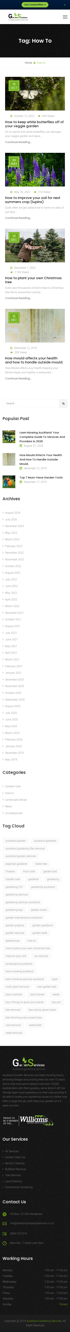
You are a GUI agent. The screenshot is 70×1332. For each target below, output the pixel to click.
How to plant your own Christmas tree (33, 280)
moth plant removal (17, 986)
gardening (53, 879)
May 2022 (11, 592)
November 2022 (14, 559)
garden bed (50, 871)
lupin (55, 979)
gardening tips (14, 909)
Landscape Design (16, 799)
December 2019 (14, 752)
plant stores (37, 994)
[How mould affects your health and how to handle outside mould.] (9, 459)
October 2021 (13, 619)
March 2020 (12, 733)
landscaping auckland (19, 963)
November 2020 (14, 686)
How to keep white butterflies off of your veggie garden (34, 124)
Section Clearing (14, 1163)
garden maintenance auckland (24, 917)
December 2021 (14, 612)
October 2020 (13, 692)
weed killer (35, 1025)
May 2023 (11, 532)
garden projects (15, 925)
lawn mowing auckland (19, 971)
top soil (56, 1002)
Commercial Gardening (19, 1187)
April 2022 (11, 599)
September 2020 (15, 699)
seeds (55, 994)
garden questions (42, 925)
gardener (33, 879)
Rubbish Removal (15, 1169)
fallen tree (41, 863)
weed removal (14, 1032)
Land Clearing (13, 1181)
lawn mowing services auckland (25, 979)
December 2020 (14, 679)
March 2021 (12, 659)
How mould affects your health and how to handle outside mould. (34, 360)
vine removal (13, 1025)
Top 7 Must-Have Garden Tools (41, 477)
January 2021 (13, 672)
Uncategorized (13, 813)
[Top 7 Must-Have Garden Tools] (9, 481)
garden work (39, 933)
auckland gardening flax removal (25, 848)
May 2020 (11, 726)
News (8, 806)
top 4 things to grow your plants (25, 1002)
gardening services (17, 894)
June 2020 (11, 719)
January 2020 (13, 746)
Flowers (10, 871)
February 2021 (13, 666)
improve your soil (16, 956)
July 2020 (11, 713)
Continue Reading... (18, 142)
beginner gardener (16, 863)
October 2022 (13, 566)
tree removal (13, 1009)
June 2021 (11, 639)
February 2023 (13, 546)
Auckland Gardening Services (44, 1321)
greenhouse (13, 940)
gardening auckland (43, 887)
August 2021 (12, 626)
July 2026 (11, 519)
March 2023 (12, 539)
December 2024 (14, 526)
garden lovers (39, 909)
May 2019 (11, 759)
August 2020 (12, 706)
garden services (15, 933)
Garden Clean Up (15, 1157)
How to (9, 793)
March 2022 (12, 606)
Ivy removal (41, 956)
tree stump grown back (42, 1009)
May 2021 (11, 646)
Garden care (13, 879)
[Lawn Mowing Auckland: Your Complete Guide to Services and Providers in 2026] (9, 436)
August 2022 (12, 572)
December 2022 (14, 552)
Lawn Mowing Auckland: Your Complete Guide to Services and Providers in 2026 (42, 437)
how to (32, 940)
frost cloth (29, 871)
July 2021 (11, 632)
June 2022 (11, 586)
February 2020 (13, 739)
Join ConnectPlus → (35, 4)
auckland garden (16, 840)
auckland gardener (45, 840)
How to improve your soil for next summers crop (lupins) (32, 199)
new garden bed (46, 986)
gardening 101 (14, 887)
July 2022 (11, 579)
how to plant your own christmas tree (28, 948)
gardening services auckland (23, 902)
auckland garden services (21, 856)
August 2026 (12, 512)
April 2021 (11, 652)
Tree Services (13, 1175)
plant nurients (14, 994)
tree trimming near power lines (24, 1017)
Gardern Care (13, 786)
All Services (12, 1151)
